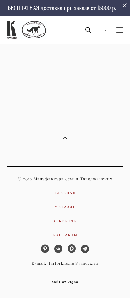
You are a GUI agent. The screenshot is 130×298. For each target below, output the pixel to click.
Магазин (65, 206)
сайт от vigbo (65, 282)
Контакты (65, 234)
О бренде (65, 220)
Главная (65, 192)
